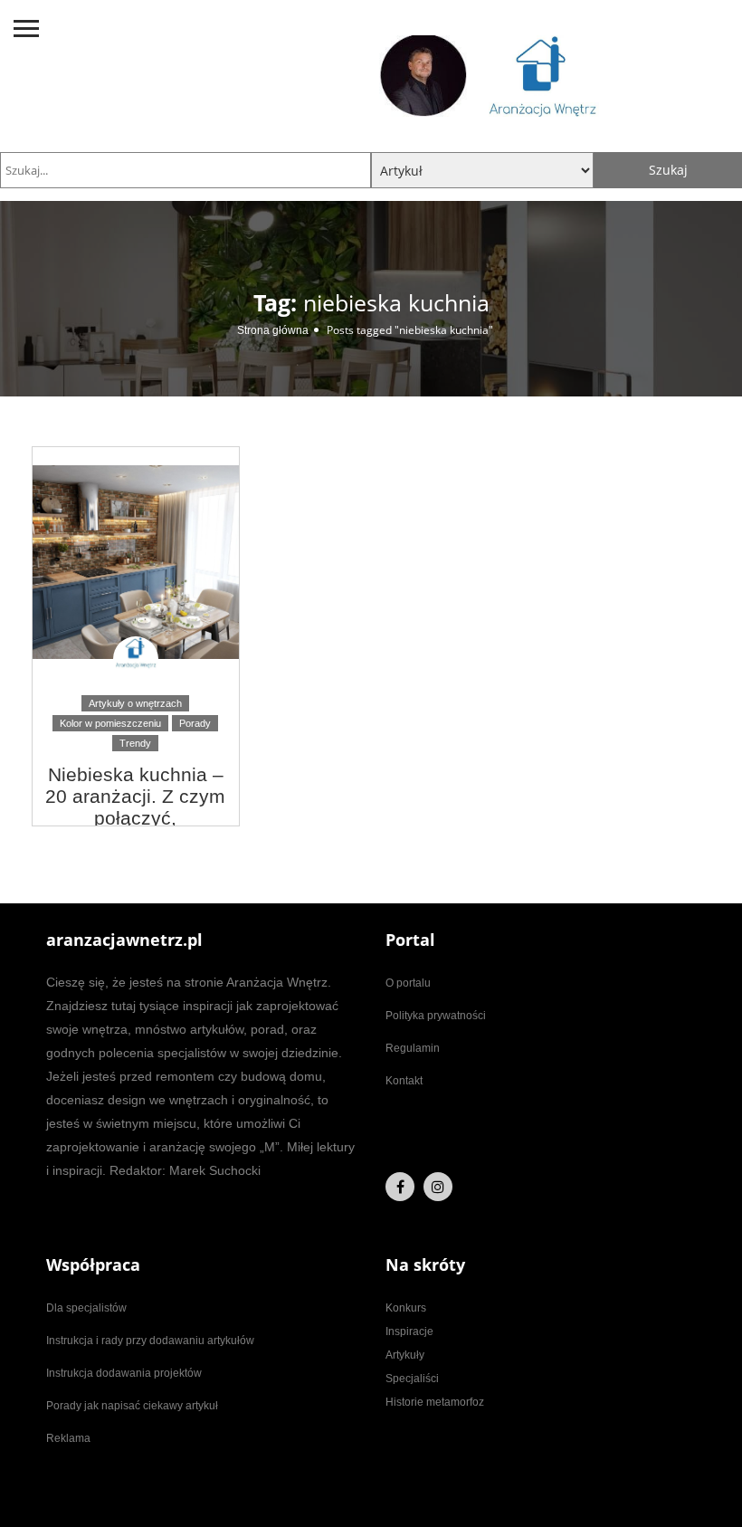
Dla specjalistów (86, 1308)
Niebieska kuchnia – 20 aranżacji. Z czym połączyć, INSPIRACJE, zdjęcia (135, 807)
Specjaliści (412, 1378)
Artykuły (404, 1355)
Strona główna (273, 330)
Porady (195, 723)
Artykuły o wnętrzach (135, 703)
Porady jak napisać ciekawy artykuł (132, 1405)
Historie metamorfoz (434, 1402)
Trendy (135, 743)
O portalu (408, 983)
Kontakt (404, 1080)
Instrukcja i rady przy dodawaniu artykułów (150, 1340)
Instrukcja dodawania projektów (124, 1373)
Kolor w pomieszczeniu (110, 723)
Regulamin (412, 1048)
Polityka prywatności (435, 1015)
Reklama (68, 1438)
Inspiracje (409, 1331)
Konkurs (405, 1308)
